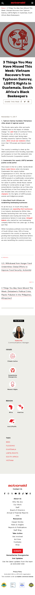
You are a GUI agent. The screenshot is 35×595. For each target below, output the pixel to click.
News (3, 8)
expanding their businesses (23, 209)
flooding (10, 446)
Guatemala (11, 449)
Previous (5, 257)
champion (4, 194)
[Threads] (30, 494)
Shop (17, 545)
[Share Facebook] (21, 102)
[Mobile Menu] (32, 3)
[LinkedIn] (19, 494)
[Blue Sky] (27, 494)
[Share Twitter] (25, 102)
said (11, 132)
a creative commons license (24, 577)
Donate (17, 551)
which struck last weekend (15, 141)
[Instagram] (8, 494)
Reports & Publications (17, 527)
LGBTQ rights (12, 453)
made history (10, 169)
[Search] (3, 2)
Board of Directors (17, 510)
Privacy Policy (17, 572)
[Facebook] (5, 494)
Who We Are (17, 502)
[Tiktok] (23, 494)
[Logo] (18, 3)
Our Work (17, 505)
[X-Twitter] (12, 494)
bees (8, 442)
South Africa (12, 457)
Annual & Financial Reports (17, 513)
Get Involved (17, 537)
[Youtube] (16, 494)
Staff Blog (17, 530)
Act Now (17, 539)
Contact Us (17, 489)
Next (30, 282)
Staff (17, 507)
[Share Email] (28, 102)
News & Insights (17, 525)
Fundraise (17, 542)
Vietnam (10, 460)
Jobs (17, 516)
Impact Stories (17, 522)
